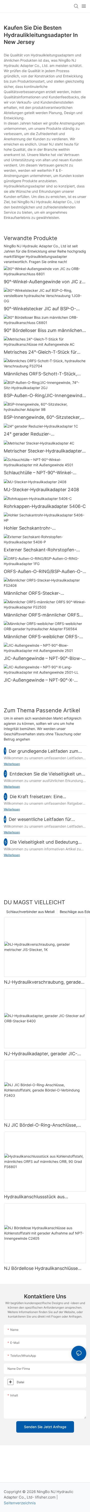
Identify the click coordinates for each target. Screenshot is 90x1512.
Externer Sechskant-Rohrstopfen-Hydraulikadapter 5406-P (40, 550)
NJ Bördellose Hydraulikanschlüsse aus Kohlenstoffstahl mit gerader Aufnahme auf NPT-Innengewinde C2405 (41, 1269)
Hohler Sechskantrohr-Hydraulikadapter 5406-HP (32, 528)
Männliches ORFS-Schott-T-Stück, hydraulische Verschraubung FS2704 (43, 374)
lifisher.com (45, 1497)
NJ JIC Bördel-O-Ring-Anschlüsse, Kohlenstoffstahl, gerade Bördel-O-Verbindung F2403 (41, 1125)
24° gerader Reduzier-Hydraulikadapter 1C (27, 434)
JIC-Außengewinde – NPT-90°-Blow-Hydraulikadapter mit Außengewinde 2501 (43, 659)
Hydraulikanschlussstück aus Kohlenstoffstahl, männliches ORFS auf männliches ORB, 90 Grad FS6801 (43, 1197)
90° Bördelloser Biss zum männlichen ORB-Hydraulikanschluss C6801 (43, 331)
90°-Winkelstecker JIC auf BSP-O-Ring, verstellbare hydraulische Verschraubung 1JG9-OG (40, 309)
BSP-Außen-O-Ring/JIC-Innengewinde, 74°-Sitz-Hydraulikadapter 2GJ (45, 396)
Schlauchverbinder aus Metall (30, 911)
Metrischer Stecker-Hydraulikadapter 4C (43, 451)
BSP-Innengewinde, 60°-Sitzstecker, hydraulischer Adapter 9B (42, 418)
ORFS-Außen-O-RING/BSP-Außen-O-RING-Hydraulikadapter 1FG (43, 572)
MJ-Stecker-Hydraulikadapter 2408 (41, 489)
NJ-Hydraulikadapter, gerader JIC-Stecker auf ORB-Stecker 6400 (40, 1054)
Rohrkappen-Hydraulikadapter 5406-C (45, 506)
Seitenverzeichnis (20, 1503)
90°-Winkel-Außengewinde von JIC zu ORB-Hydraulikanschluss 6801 (44, 282)
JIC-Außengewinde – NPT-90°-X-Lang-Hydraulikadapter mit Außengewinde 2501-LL (39, 680)
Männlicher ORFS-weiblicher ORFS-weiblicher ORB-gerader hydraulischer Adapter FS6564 (44, 637)
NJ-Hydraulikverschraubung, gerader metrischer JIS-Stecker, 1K (43, 982)
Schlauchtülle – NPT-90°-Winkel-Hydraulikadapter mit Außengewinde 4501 (42, 473)
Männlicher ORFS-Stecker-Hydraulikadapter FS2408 (32, 594)
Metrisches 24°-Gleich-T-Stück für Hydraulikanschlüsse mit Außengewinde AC (40, 352)
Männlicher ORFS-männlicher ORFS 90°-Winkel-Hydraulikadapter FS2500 (43, 615)
